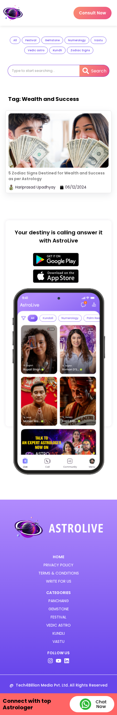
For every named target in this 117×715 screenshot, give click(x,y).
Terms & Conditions (58, 573)
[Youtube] (58, 660)
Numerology (77, 40)
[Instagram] (50, 660)
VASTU (58, 641)
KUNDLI (59, 633)
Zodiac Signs (80, 50)
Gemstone (52, 40)
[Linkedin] (66, 660)
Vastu (98, 40)
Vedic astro (36, 50)
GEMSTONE (58, 609)
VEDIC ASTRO (58, 625)
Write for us (58, 581)
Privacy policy (58, 565)
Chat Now (101, 704)
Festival (30, 40)
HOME (58, 557)
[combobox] (43, 71)
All (15, 40)
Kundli (57, 50)
